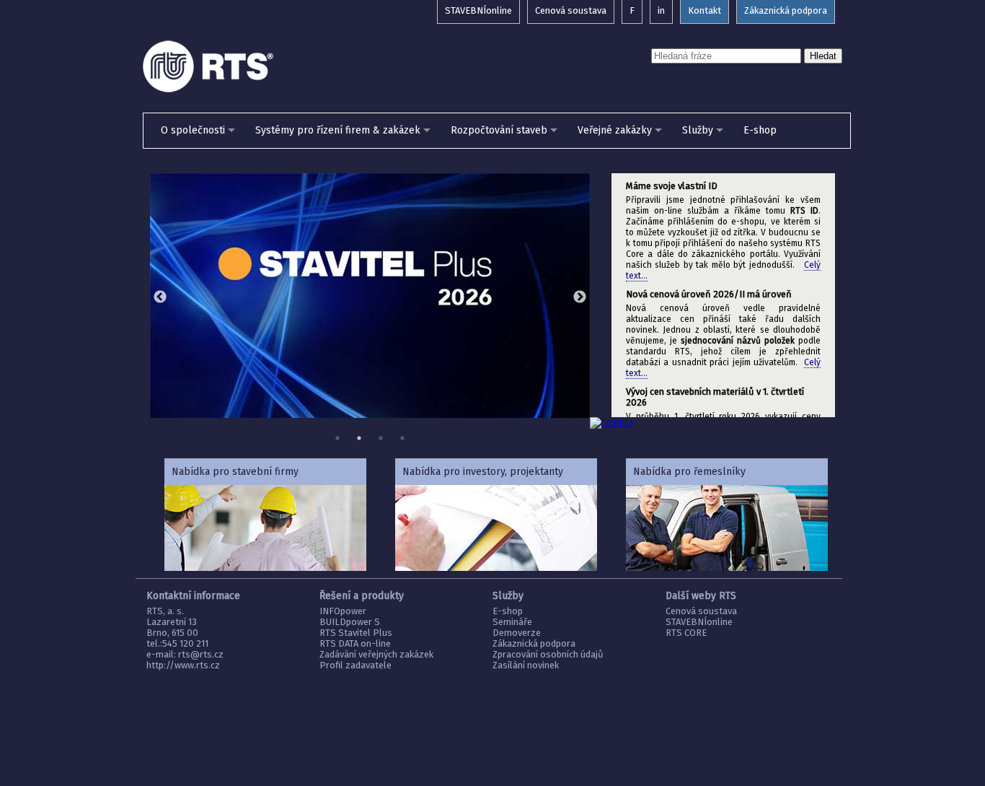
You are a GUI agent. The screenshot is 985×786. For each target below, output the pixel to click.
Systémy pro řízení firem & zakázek (337, 130)
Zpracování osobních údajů (548, 654)
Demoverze (516, 632)
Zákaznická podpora (533, 643)
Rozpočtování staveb (499, 130)
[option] (370, 295)
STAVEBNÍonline (699, 621)
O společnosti (193, 130)
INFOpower (342, 611)
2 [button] (359, 438)
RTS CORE (686, 632)
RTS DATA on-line (355, 643)
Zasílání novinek (525, 665)
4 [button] (402, 438)
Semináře (512, 621)
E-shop (760, 130)
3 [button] (381, 438)
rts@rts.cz (201, 654)
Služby (697, 130)
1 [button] (337, 438)
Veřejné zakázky (615, 130)
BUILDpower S (349, 621)
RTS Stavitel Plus (355, 632)
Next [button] (580, 297)
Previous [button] (160, 297)
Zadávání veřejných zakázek (376, 654)
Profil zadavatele (355, 665)
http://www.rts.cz (183, 665)
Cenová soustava (701, 611)
